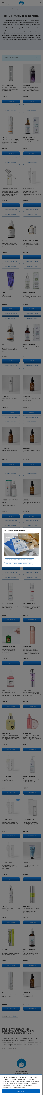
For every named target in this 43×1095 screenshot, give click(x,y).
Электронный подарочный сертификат (18, 563)
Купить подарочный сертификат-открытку (19, 559)
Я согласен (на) (21, 1091)
